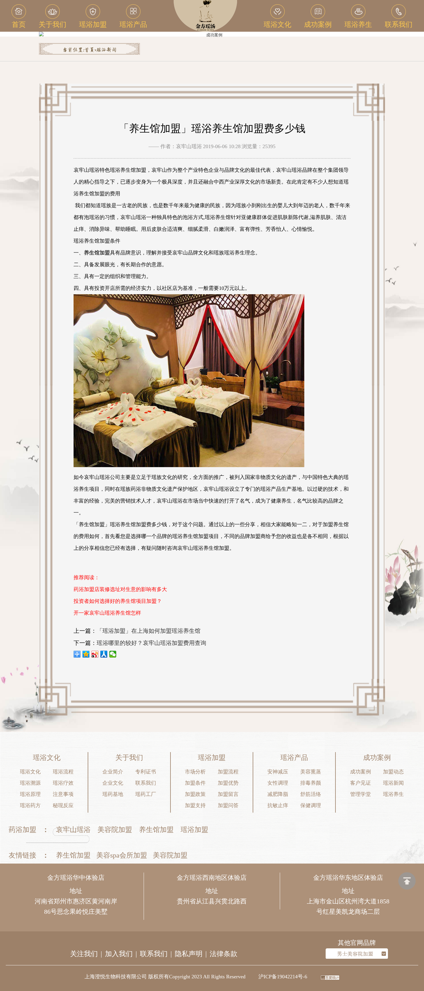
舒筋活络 (310, 794)
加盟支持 (195, 805)
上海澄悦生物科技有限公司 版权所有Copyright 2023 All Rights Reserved (165, 976)
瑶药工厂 (145, 794)
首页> (90, 50)
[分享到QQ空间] (86, 654)
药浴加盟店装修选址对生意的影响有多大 (120, 589)
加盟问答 (228, 805)
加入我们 (119, 954)
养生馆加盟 (156, 829)
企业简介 (112, 772)
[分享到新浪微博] (95, 654)
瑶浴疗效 (63, 783)
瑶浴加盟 (194, 829)
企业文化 (112, 783)
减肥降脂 (277, 794)
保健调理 (310, 805)
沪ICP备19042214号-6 (282, 976)
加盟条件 (195, 783)
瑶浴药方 (30, 805)
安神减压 (277, 772)
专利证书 (145, 772)
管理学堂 (360, 794)
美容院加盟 (114, 829)
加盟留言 (228, 794)
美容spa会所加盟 (121, 855)
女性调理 (277, 783)
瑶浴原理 (30, 794)
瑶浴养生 (393, 794)
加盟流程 (228, 772)
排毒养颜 (310, 783)
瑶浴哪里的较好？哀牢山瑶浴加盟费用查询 (151, 643)
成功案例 (360, 772)
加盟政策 (195, 794)
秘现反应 (63, 805)
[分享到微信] (113, 654)
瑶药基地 (112, 794)
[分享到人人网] (104, 654)
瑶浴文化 (30, 772)
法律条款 (223, 954)
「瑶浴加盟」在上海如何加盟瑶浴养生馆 (148, 631)
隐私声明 (188, 954)
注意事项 (63, 794)
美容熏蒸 (310, 772)
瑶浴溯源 (30, 783)
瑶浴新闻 (106, 50)
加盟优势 (228, 783)
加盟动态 (393, 772)
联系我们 (145, 783)
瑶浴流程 (63, 772)
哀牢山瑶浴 (73, 829)
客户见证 (360, 783)
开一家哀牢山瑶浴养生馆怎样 (107, 613)
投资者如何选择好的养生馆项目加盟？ (118, 601)
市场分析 (195, 772)
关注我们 (84, 954)
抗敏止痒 (277, 805)
